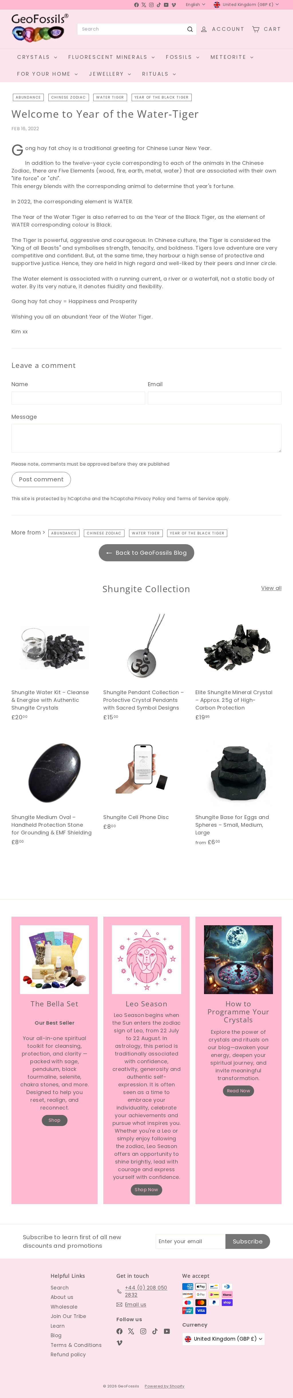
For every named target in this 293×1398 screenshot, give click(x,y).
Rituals (156, 73)
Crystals (35, 57)
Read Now (238, 1090)
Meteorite (230, 57)
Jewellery (107, 73)
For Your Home (45, 73)
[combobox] (137, 29)
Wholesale (64, 1306)
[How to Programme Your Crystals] (238, 959)
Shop (55, 1120)
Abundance (28, 97)
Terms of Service (196, 499)
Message (24, 417)
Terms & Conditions (76, 1345)
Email (155, 384)
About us (62, 1297)
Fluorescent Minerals (109, 57)
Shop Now (146, 1189)
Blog (56, 1335)
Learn (58, 1326)
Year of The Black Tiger (161, 97)
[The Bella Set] (54, 959)
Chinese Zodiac (68, 97)
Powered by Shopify (164, 1386)
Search (60, 1287)
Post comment (41, 479)
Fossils (180, 57)
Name (19, 384)
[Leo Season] (146, 959)
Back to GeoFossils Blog (150, 553)
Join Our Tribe (68, 1316)
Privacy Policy (150, 499)
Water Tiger (110, 97)
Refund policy (68, 1354)
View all (271, 588)
